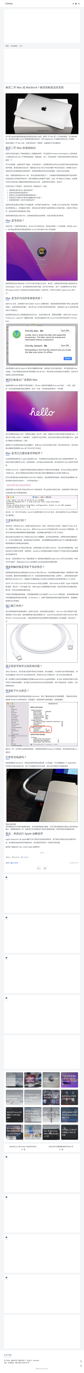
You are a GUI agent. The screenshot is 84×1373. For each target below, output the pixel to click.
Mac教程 (14, 46)
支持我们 (11, 1363)
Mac (8, 857)
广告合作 (29, 1360)
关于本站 (7, 1360)
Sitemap (36, 1360)
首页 (7, 46)
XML (5, 1363)
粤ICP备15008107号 (22, 1363)
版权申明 (21, 1360)
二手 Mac (25, 857)
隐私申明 (14, 1360)
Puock (46, 1369)
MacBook (16, 857)
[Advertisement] (42, 26)
